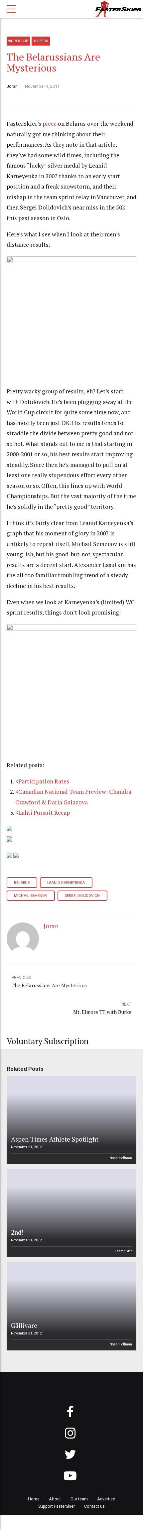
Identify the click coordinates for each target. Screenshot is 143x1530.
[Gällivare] (70, 1306)
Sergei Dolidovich (82, 896)
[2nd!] (70, 1213)
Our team (79, 1498)
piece (50, 123)
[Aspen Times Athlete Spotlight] (70, 1120)
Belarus (22, 883)
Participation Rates (43, 781)
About (55, 1498)
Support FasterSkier (56, 1506)
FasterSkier (123, 1251)
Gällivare (24, 1325)
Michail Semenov (30, 896)
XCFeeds (40, 41)
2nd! (17, 1232)
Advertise (106, 1498)
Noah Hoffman (120, 1158)
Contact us (94, 1506)
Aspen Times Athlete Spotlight (54, 1139)
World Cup (18, 41)
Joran (12, 86)
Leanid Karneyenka (66, 883)
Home (34, 1498)
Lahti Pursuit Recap (44, 812)
